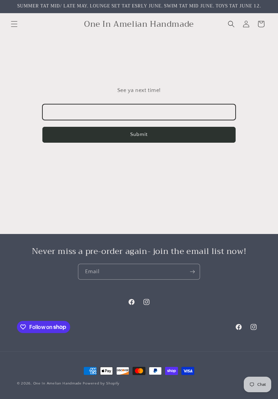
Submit (139, 134)
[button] (14, 24)
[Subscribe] (192, 272)
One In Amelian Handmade (58, 383)
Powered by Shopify (101, 383)
